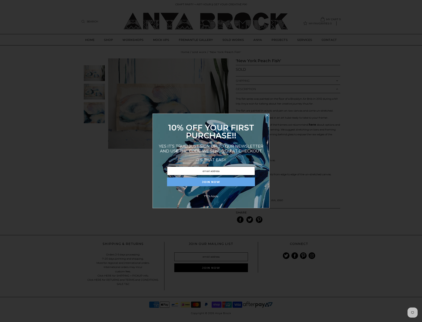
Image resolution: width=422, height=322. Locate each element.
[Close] (267, 116)
